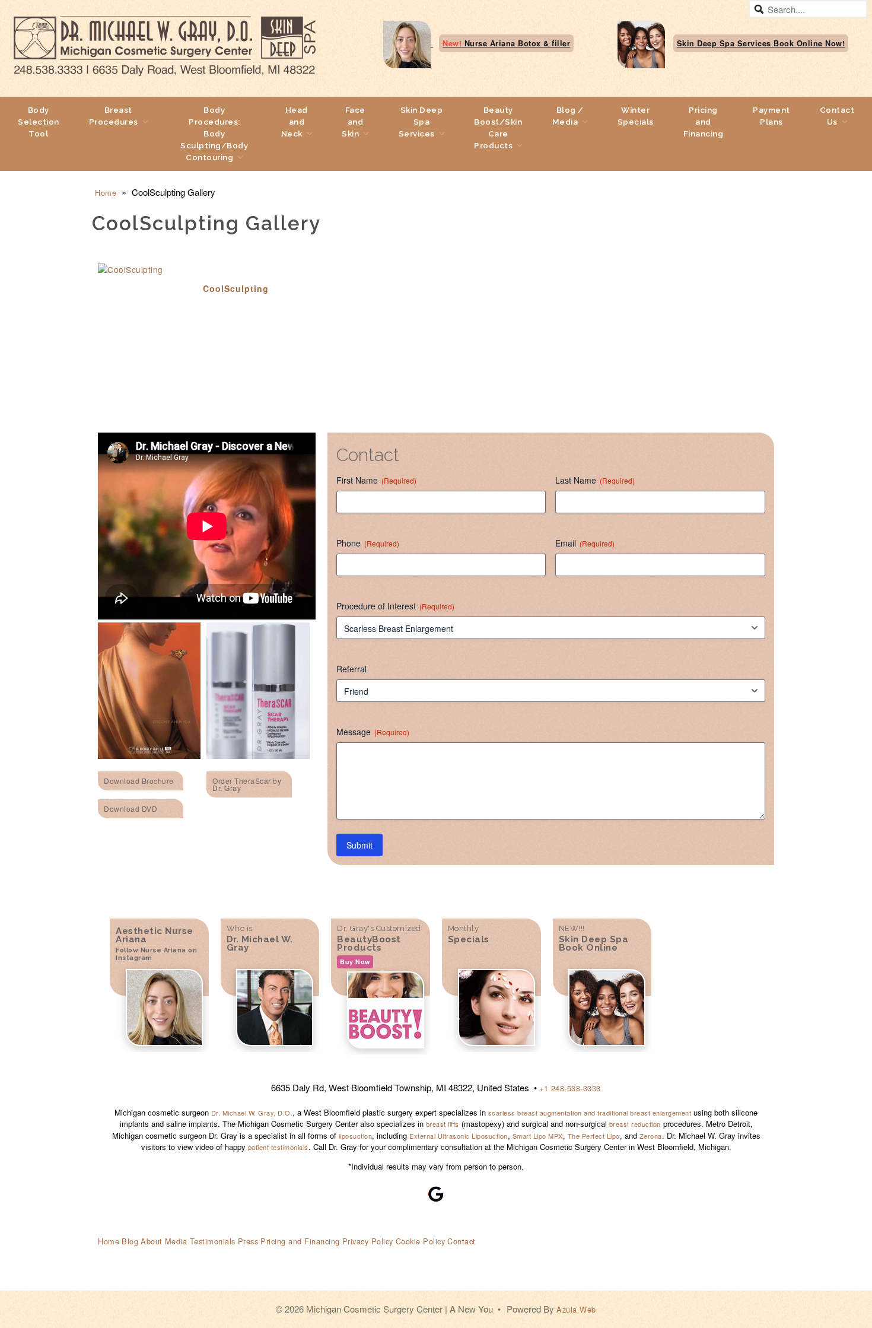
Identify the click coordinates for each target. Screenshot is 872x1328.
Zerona (650, 1135)
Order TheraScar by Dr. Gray (246, 784)
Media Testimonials (200, 1241)
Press (248, 1241)
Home (105, 192)
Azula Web (576, 1309)
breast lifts (442, 1124)
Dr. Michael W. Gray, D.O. (252, 1112)
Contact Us (837, 115)
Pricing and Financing (703, 121)
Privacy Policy (367, 1241)
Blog (130, 1241)
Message (372, 732)
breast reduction (635, 1124)
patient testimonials (278, 1147)
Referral (351, 669)
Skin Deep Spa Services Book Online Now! (761, 43)
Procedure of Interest (395, 606)
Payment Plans (771, 115)
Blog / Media (568, 115)
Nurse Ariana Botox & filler (506, 43)
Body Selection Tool (38, 121)
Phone (367, 543)
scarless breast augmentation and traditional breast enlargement (588, 1112)
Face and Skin (353, 121)
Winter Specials (636, 115)
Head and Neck (294, 121)
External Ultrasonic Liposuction (458, 1135)
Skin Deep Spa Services (421, 121)
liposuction (356, 1135)
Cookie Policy (420, 1241)
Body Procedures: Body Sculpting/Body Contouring (214, 133)
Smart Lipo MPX (538, 1135)
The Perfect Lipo (594, 1135)
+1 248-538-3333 (570, 1088)
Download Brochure (139, 781)
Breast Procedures (113, 115)
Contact (461, 1241)
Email (585, 543)
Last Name (595, 480)
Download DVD (130, 808)
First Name (376, 480)
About (152, 1241)
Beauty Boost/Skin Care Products (498, 127)
